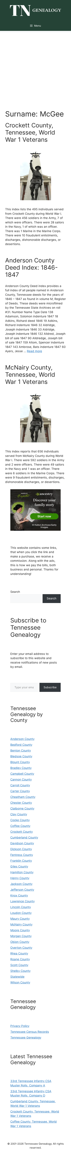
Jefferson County (22, 889)
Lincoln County (20, 907)
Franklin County (21, 860)
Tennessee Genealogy (25, 1037)
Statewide (17, 976)
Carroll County (20, 785)
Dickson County (21, 849)
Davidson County (22, 843)
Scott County (19, 965)
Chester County (21, 802)
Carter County (20, 791)
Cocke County (20, 820)
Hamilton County (21, 872)
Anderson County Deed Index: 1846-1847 (31, 267)
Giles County (19, 866)
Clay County (18, 814)
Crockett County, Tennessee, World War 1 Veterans (30, 132)
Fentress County (21, 855)
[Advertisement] (35, 68)
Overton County (21, 947)
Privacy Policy (19, 1026)
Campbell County (22, 773)
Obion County (19, 942)
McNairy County (21, 924)
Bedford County (21, 744)
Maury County (20, 918)
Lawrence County (22, 901)
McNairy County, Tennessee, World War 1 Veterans (30, 374)
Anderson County (22, 739)
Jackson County (21, 884)
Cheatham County (22, 797)
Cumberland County (24, 837)
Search (15, 591)
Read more (34, 351)
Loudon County (21, 913)
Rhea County (19, 953)
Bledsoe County (21, 756)
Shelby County (20, 971)
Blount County (20, 762)
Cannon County (21, 779)
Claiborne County (22, 808)
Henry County (19, 878)
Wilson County (20, 982)
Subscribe (50, 687)
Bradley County (21, 768)
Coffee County (20, 826)
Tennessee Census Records (29, 1031)
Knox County (19, 895)
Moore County (20, 930)
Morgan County (21, 936)
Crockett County (21, 831)
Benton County (20, 750)
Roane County (20, 959)
